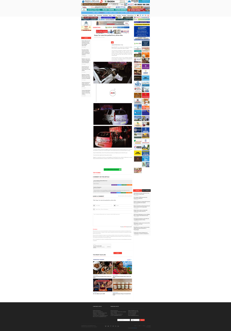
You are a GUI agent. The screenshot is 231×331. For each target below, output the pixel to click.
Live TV (122, 12)
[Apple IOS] (138, 15)
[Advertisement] (102, 52)
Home (135, 325)
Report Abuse (114, 184)
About (139, 325)
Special (115, 12)
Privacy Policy (148, 326)
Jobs (95, 15)
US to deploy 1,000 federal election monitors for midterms (140, 198)
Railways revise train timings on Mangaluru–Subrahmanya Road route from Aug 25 (86, 60)
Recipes (106, 12)
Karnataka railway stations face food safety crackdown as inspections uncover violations (86, 52)
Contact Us (136, 12)
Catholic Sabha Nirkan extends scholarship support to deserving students (86, 92)
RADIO (126, 12)
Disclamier (149, 325)
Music (110, 15)
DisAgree (130, 184)
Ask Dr (114, 15)
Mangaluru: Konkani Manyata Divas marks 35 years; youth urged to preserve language (86, 76)
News (98, 12)
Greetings (119, 15)
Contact (144, 325)
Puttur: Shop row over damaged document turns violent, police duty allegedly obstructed (86, 43)
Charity (110, 12)
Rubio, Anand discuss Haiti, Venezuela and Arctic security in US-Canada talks (142, 206)
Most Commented (146, 190)
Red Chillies (105, 15)
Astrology (124, 15)
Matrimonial (85, 15)
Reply (120, 184)
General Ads (99, 15)
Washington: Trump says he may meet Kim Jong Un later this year (142, 223)
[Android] (135, 15)
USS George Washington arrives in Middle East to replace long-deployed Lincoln (142, 215)
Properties (91, 15)
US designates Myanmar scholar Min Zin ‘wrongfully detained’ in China (141, 219)
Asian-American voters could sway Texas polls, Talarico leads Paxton (141, 194)
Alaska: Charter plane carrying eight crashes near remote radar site (140, 211)
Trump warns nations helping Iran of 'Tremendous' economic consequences (141, 233)
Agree (124, 184)
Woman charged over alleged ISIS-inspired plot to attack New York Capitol (142, 202)
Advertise (131, 12)
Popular (137, 190)
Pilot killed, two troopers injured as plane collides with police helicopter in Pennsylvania (141, 228)
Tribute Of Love (130, 15)
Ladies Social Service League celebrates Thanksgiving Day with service (86, 84)
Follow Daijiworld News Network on (111, 169)
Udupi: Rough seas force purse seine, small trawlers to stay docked (86, 68)
